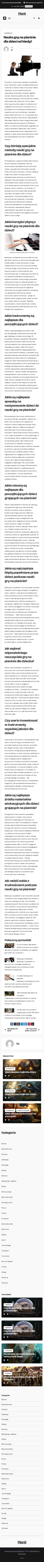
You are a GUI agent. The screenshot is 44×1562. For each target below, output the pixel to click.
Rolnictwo (5, 1229)
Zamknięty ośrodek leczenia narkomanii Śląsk (19, 1355)
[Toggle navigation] (9, 18)
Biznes (4, 1144)
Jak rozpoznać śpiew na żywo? (31, 1030)
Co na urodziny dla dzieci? (26, 945)
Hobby (4, 1170)
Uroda (4, 1267)
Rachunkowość (7, 1224)
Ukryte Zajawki (24, 1110)
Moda (4, 1186)
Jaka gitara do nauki (12, 1030)
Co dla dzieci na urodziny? (26, 1010)
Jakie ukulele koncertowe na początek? (20, 1115)
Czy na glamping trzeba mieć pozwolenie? (19, 1309)
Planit (22, 13)
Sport (4, 1240)
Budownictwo (7, 1149)
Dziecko (4, 1154)
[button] (34, 18)
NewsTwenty (34, 1551)
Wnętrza (5, 1277)
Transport (5, 1251)
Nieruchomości (7, 1197)
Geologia (5, 1165)
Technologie (6, 1245)
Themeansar (22, 1554)
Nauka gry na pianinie (25, 959)
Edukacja (9, 33)
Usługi (4, 1272)
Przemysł (5, 1218)
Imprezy (5, 1176)
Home (22, 1558)
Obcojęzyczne (7, 1202)
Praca (4, 1208)
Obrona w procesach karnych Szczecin (20, 1378)
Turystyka (5, 1256)
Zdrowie (5, 1283)
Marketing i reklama (9, 1181)
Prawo (4, 1213)
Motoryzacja (6, 1192)
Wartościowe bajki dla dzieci (20, 1072)
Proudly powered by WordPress (14, 1551)
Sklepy (4, 1235)
